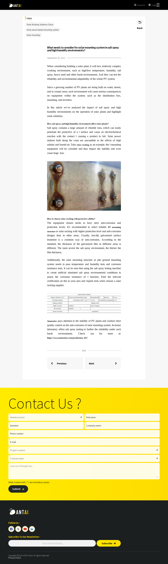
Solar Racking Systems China (40, 25)
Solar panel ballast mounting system (43, 30)
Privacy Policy (14, 558)
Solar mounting (33, 35)
